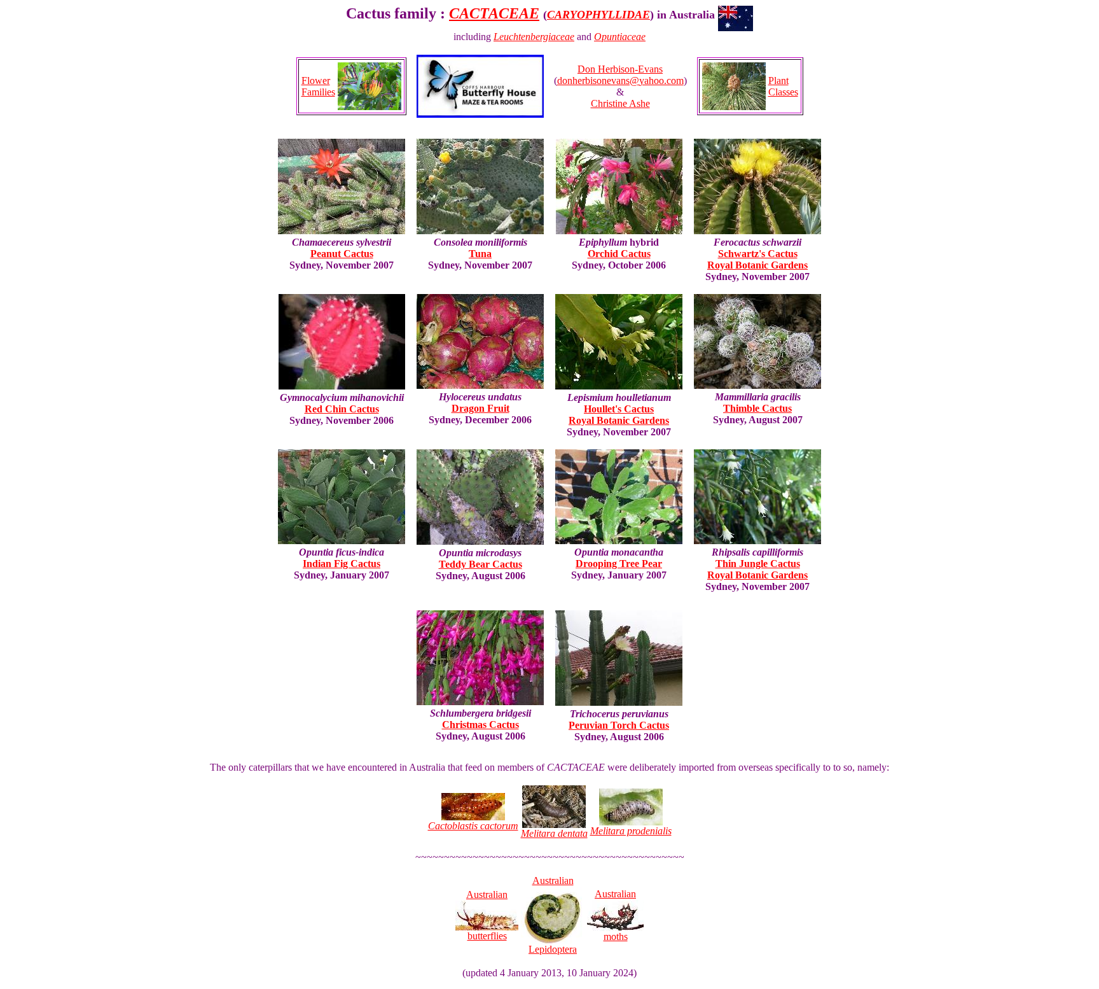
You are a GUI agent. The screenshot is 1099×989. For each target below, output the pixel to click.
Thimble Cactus (757, 408)
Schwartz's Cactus (758, 253)
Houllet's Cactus (619, 408)
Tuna (480, 253)
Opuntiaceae (620, 36)
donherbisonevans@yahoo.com (620, 80)
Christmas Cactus (480, 724)
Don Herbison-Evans (620, 69)
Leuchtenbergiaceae (534, 36)
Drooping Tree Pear (619, 563)
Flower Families (318, 86)
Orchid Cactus (619, 253)
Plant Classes (783, 86)
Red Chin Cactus (342, 408)
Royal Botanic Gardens (757, 265)
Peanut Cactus (341, 253)
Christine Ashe (620, 103)
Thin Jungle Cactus (757, 563)
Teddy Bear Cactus (480, 564)
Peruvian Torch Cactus (619, 725)
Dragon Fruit (480, 408)
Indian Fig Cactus (341, 563)
